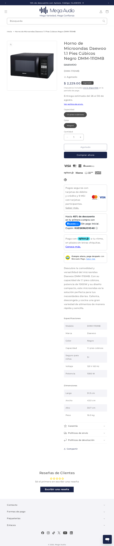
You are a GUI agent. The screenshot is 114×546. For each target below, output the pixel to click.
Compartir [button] (72, 449)
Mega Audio (60, 545)
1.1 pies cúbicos (77, 115)
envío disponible (90, 88)
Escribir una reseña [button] (57, 489)
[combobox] (57, 21)
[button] (6, 12)
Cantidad (68, 132)
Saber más (90, 258)
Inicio (9, 31)
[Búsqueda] (104, 21)
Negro (72, 126)
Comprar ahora (85, 155)
